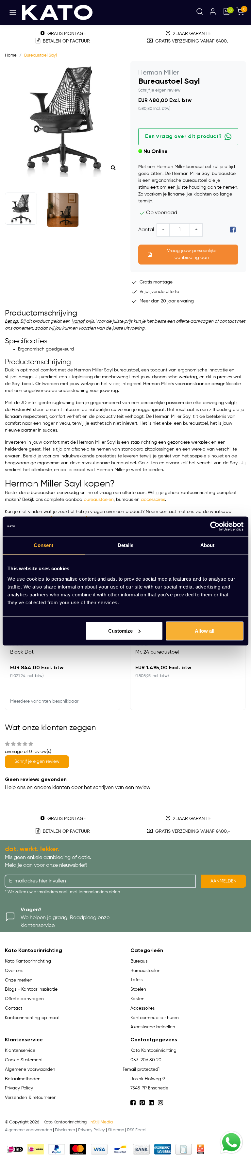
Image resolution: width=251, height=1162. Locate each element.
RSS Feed (136, 1130)
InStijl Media (101, 1122)
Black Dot (22, 652)
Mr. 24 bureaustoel (157, 652)
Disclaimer (65, 1130)
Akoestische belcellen (152, 1027)
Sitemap (116, 1130)
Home (11, 55)
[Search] (200, 12)
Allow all (204, 630)
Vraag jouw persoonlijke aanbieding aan (191, 254)
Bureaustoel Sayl (40, 55)
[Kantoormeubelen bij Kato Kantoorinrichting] (57, 12)
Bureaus (138, 961)
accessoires (153, 499)
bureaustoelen (99, 499)
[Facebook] (233, 229)
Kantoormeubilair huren (154, 1018)
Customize (120, 630)
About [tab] (207, 545)
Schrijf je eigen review (159, 90)
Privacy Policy (91, 1130)
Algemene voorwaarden (28, 1130)
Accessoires (142, 1008)
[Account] (213, 12)
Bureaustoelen (145, 970)
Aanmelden (223, 881)
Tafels (136, 980)
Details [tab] (126, 545)
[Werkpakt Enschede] (200, 1149)
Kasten (137, 999)
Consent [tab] (43, 545)
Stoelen (138, 989)
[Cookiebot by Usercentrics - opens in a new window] (214, 526)
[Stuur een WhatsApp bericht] (231, 1142)
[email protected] (141, 1069)
